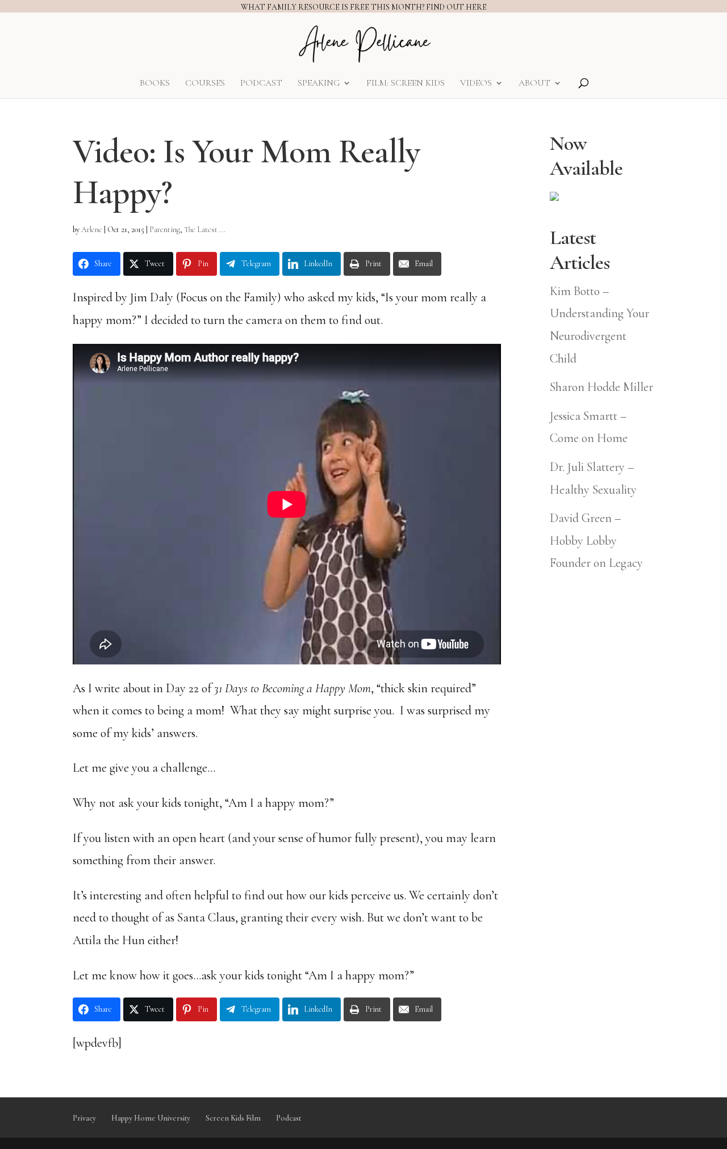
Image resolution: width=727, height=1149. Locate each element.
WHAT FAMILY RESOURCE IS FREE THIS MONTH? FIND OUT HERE (364, 7)
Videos (476, 84)
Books (155, 84)
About (534, 84)
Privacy (84, 1118)
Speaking (319, 84)
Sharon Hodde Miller (601, 387)
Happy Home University (150, 1118)
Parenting (164, 229)
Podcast (261, 84)
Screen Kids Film (233, 1118)
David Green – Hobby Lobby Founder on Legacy (596, 540)
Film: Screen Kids (405, 84)
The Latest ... (204, 229)
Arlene (91, 229)
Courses (205, 84)
